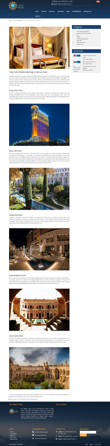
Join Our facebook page (41, 432)
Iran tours (57, 76)
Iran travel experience (18, 20)
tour (15, 399)
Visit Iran (26, 399)
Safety (78, 37)
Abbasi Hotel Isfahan (15, 151)
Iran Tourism (20, 399)
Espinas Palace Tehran (15, 90)
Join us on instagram (40, 438)
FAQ (86, 444)
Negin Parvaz (13, 439)
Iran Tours (52, 11)
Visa (78, 35)
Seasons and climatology (84, 33)
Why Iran (79, 40)
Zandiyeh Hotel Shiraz (15, 215)
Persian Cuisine (81, 42)
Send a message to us (41, 435)
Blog (68, 11)
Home (37, 11)
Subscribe (83, 435)
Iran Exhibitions (76, 11)
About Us (37, 16)
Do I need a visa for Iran (89, 62)
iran (12, 399)
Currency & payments (82, 39)
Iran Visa (43, 11)
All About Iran (87, 11)
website (53, 394)
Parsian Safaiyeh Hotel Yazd (17, 275)
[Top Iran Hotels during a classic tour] (39, 48)
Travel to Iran (33, 399)
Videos (91, 444)
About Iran (80, 44)
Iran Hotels (60, 11)
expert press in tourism (38, 157)
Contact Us (13, 437)
